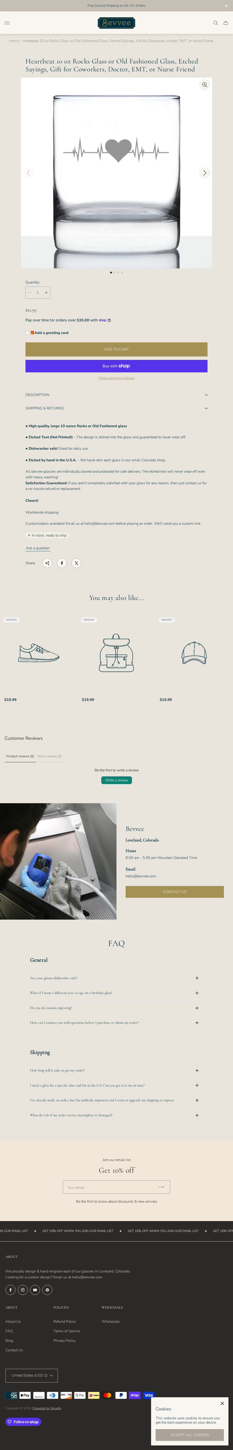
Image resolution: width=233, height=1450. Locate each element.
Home (14, 40)
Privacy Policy (64, 1340)
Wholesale (110, 1321)
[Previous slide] (28, 173)
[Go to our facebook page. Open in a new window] (10, 1290)
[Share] (47, 563)
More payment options (116, 378)
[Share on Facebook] (62, 563)
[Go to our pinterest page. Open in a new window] (47, 1290)
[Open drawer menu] (7, 23)
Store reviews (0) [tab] (50, 756)
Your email (76, 1187)
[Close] (222, 1403)
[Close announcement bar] (226, 6)
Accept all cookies (190, 1434)
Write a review (116, 780)
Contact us (175, 891)
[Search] (216, 23)
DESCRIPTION (37, 394)
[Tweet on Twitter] (76, 563)
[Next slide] (205, 173)
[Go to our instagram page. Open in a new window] (23, 1290)
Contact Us (14, 1350)
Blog (9, 1340)
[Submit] (163, 1187)
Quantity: (32, 282)
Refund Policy (64, 1321)
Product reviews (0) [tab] (20, 756)
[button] (111, 272)
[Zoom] (205, 85)
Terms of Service (66, 1331)
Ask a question (38, 548)
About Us (13, 1321)
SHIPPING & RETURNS (44, 408)
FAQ (9, 1331)
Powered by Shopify (47, 1408)
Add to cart (116, 349)
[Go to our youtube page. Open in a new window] (35, 1290)
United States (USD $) (30, 1375)
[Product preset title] (39, 653)
